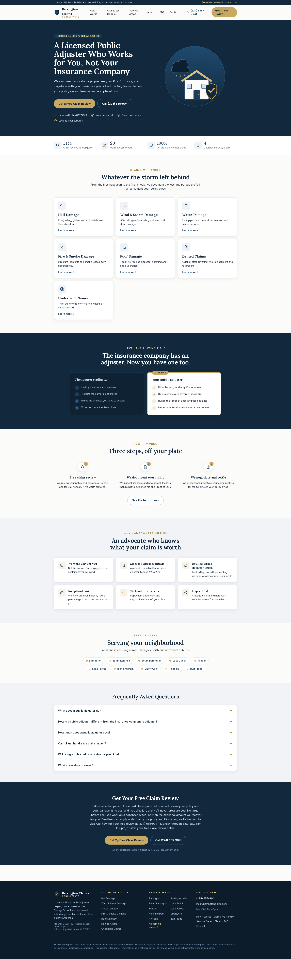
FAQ (162, 12)
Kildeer (202, 660)
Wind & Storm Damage (113, 903)
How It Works (93, 12)
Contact (174, 12)
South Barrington (151, 660)
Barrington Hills (121, 660)
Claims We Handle (113, 12)
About (150, 12)
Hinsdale (174, 668)
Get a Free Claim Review (75, 103)
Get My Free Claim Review (126, 840)
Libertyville (151, 668)
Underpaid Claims (111, 928)
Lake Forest (99, 668)
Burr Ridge (196, 668)
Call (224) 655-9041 (115, 103)
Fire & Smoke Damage (113, 913)
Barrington (95, 660)
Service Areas (133, 12)
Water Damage (109, 908)
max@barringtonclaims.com (211, 903)
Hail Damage (108, 898)
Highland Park (125, 668)
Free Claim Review (221, 12)
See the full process (145, 500)
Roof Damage (109, 918)
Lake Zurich (179, 660)
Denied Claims (109, 923)
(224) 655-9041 (197, 12)
